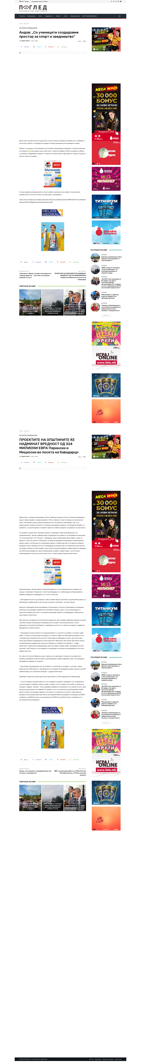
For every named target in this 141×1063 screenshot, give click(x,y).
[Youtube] (120, 1)
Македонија (32, 28)
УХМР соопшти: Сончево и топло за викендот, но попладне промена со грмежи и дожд (52, 310)
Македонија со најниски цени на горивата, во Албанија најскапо (110, 296)
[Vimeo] (118, 1)
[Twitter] (116, 1)
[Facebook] (111, 1)
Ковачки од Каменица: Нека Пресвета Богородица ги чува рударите (30, 310)
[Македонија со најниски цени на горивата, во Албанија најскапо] (95, 295)
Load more (106, 315)
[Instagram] (114, 1)
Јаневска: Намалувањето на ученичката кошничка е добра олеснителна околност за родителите (111, 308)
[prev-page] (20, 318)
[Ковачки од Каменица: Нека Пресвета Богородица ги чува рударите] (30, 302)
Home (21, 23)
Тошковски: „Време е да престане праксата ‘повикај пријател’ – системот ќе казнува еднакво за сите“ (35, 275)
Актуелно (26, 23)
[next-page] (23, 318)
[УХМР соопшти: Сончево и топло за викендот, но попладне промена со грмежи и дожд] (53, 302)
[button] (119, 16)
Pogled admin (25, 40)
